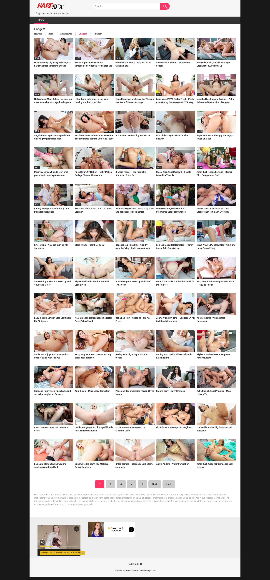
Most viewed (66, 33)
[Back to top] (259, 570)
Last (168, 484)
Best (50, 33)
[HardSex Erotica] (57, 6)
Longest (83, 33)
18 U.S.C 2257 (135, 564)
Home (41, 20)
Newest (38, 33)
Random (98, 33)
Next (154, 484)
